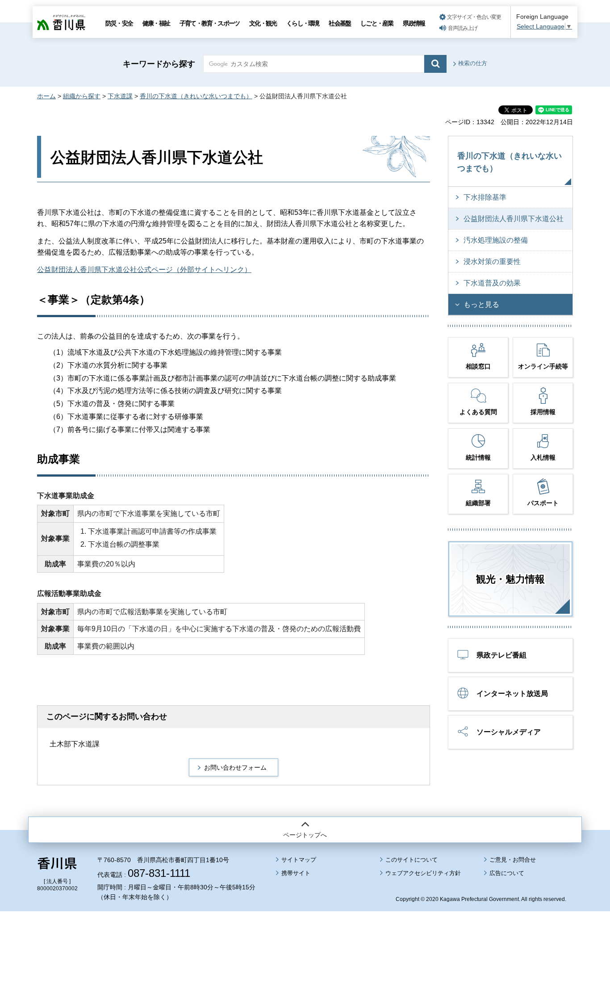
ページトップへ (305, 834)
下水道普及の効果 (492, 283)
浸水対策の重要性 (492, 261)
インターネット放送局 (512, 693)
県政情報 (414, 23)
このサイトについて (411, 859)
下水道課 (120, 96)
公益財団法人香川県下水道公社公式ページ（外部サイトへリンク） (144, 269)
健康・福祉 (156, 23)
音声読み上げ (462, 28)
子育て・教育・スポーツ (209, 23)
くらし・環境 (302, 23)
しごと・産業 (376, 23)
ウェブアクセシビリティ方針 (423, 873)
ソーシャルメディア (508, 732)
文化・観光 (262, 23)
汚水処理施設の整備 (496, 240)
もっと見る (481, 304)
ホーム (46, 96)
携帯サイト (295, 873)
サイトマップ (298, 859)
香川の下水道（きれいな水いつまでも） (196, 96)
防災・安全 (119, 23)
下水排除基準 (485, 197)
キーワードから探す (159, 63)
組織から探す (81, 96)
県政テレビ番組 (501, 655)
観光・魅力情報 (510, 579)
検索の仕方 (472, 63)
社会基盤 (340, 23)
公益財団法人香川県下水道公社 (514, 218)
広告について (506, 873)
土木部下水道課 (75, 744)
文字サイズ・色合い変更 (474, 17)
